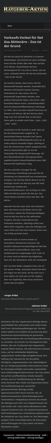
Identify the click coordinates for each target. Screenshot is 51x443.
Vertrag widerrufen (16, 437)
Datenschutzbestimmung (28, 435)
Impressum (8, 435)
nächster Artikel (39, 306)
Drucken (35, 50)
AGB (44, 435)
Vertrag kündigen (35, 437)
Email (45, 50)
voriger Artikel (11, 295)
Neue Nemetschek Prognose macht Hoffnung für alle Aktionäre (27, 309)
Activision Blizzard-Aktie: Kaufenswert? (20, 298)
